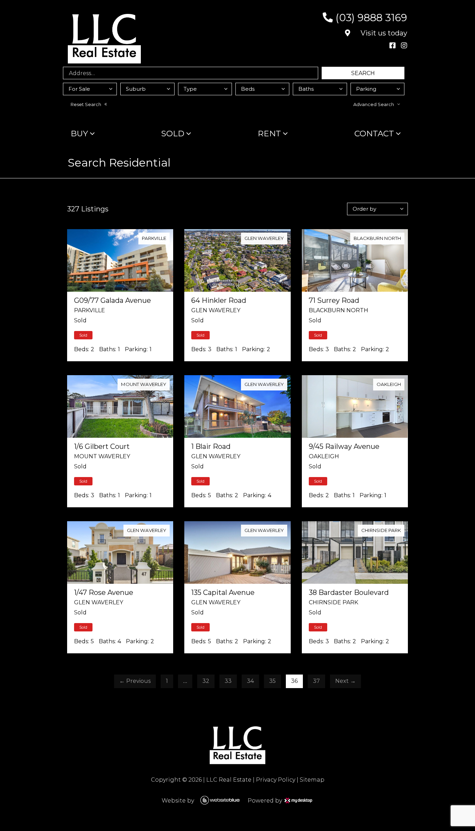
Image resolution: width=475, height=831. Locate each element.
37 (316, 681)
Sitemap (312, 779)
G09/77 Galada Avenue (112, 300)
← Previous (135, 681)
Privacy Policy (275, 779)
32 (205, 681)
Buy (79, 133)
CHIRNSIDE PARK (381, 530)
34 (250, 681)
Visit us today (383, 33)
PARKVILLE (154, 238)
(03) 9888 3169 (370, 17)
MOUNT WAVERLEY (143, 384)
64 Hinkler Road (218, 300)
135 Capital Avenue (223, 592)
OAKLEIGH (389, 384)
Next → (345, 681)
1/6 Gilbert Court (102, 446)
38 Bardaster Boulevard (349, 592)
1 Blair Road (211, 446)
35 (272, 681)
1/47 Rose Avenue (103, 592)
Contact (374, 133)
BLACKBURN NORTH (377, 238)
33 (228, 681)
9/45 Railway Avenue (344, 446)
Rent (269, 133)
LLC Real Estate (228, 779)
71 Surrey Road (334, 300)
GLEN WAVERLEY (264, 238)
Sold (172, 133)
